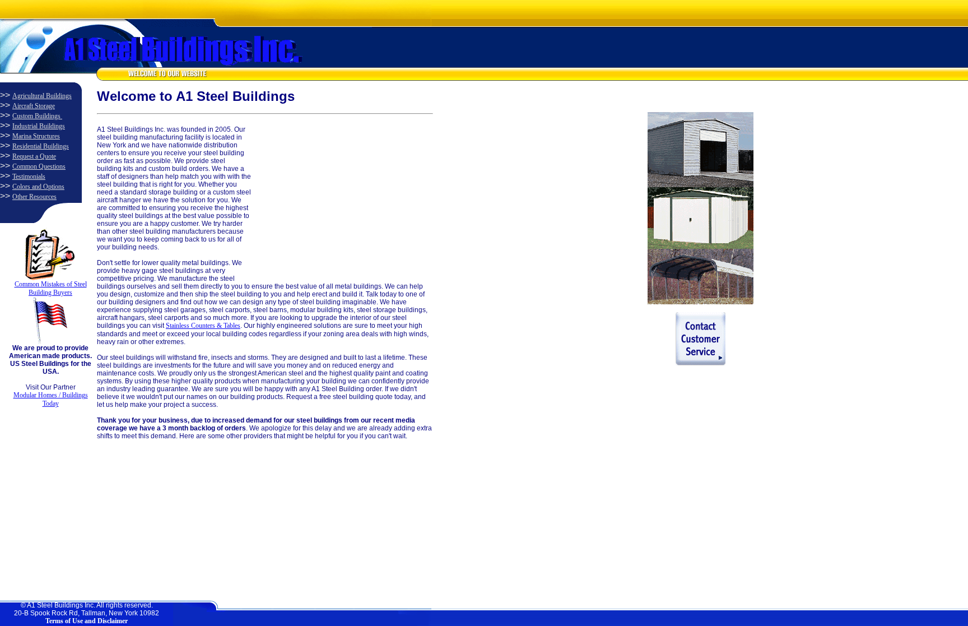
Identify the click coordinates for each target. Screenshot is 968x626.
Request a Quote (34, 156)
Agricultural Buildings (42, 96)
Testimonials (28, 176)
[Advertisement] (335, 196)
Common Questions (39, 166)
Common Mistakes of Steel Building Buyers (51, 288)
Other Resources (34, 197)
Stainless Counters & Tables (203, 326)
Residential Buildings (40, 146)
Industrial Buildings (38, 126)
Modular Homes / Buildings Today (50, 399)
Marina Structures (36, 136)
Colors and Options (38, 187)
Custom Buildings (37, 116)
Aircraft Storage (33, 106)
